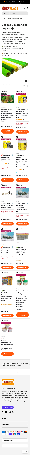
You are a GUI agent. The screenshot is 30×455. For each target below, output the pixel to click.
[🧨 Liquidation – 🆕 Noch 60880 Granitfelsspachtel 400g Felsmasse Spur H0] (22, 99)
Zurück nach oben (15, 372)
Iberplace (7, 451)
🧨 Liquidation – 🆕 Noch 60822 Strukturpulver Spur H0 (7, 158)
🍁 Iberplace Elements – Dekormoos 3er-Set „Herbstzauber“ (7, 341)
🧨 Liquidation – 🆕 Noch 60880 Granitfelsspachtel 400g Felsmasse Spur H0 (22, 113)
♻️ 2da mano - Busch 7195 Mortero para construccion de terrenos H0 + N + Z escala (7, 295)
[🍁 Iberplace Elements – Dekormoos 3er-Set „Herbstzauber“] (7, 328)
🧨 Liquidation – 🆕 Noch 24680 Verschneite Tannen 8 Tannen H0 (22, 207)
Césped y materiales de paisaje (15, 18)
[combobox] (15, 13)
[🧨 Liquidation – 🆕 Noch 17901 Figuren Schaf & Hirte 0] (7, 193)
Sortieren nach (6, 84)
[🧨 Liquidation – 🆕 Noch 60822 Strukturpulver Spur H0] (7, 145)
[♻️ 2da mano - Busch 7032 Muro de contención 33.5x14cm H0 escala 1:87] (22, 236)
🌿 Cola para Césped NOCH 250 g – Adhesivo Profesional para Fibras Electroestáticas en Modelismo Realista (22, 161)
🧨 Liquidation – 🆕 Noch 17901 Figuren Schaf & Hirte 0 (7, 205)
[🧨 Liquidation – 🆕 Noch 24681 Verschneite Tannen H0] (7, 236)
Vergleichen (20, 81)
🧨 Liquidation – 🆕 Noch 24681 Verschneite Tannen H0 (7, 250)
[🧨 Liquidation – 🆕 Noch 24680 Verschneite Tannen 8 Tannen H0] (22, 193)
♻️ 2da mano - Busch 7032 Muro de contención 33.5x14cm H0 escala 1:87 (21, 251)
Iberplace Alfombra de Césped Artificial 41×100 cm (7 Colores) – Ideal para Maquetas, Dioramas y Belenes (7, 115)
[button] (24, 8)
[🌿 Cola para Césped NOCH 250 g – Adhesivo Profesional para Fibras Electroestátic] (22, 145)
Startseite (4, 18)
